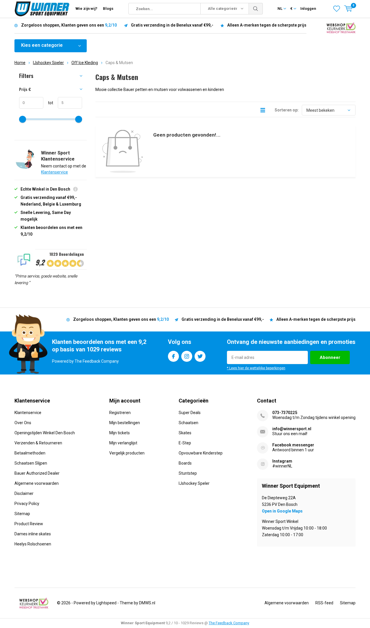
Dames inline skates (32, 534)
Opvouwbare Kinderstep (201, 453)
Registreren (120, 412)
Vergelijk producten (127, 453)
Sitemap (22, 513)
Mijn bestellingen (124, 422)
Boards (185, 463)
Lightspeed (106, 603)
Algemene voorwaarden (36, 483)
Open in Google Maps (282, 511)
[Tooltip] (75, 190)
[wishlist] (336, 8)
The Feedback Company (229, 623)
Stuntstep (188, 473)
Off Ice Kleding (84, 62)
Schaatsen (188, 422)
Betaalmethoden (29, 453)
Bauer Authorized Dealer (37, 473)
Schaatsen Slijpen (30, 463)
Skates (185, 433)
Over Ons (22, 422)
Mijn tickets (119, 433)
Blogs (108, 8)
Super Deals (190, 412)
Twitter (200, 356)
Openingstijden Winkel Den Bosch (44, 433)
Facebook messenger (293, 445)
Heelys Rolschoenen (32, 544)
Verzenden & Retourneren (38, 443)
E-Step (185, 443)
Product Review (28, 523)
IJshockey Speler (48, 62)
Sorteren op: (287, 110)
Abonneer (330, 357)
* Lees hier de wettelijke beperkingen (256, 368)
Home (19, 62)
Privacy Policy (26, 503)
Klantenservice (54, 172)
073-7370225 (284, 412)
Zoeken (256, 8)
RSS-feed (324, 603)
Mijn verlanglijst (123, 443)
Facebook (173, 356)
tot (48, 102)
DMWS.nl (147, 603)
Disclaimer (24, 493)
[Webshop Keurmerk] (341, 27)
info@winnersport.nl (291, 428)
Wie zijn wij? (86, 8)
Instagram (186, 356)
